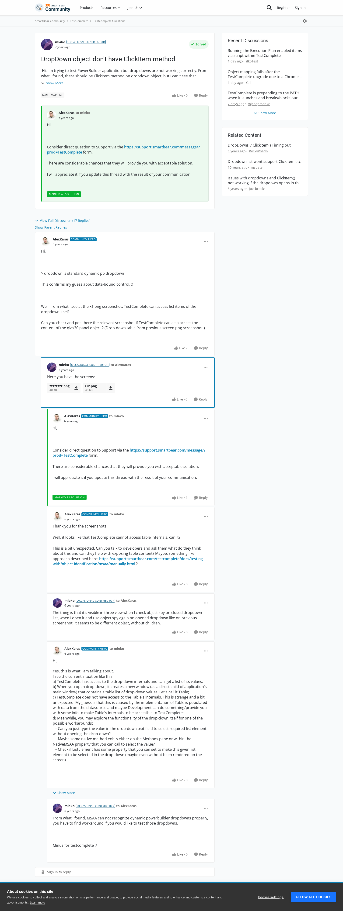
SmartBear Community (50, 21)
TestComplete (79, 21)
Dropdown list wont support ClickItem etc (264, 161)
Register (283, 7)
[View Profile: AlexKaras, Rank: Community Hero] (45, 241)
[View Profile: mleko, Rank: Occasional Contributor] (47, 44)
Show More (54, 83)
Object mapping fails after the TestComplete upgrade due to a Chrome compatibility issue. (263, 74)
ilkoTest (252, 61)
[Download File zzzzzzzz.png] (76, 388)
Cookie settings (271, 897)
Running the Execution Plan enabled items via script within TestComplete (265, 53)
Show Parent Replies (51, 227)
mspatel (257, 167)
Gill (248, 82)
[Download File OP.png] (110, 388)
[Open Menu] (304, 21)
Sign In (300, 7)
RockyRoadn (258, 151)
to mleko (83, 112)
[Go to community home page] (52, 7)
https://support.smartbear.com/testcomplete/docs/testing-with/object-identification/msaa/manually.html (128, 561)
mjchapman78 (259, 104)
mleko (60, 42)
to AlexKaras (121, 365)
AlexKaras (66, 112)
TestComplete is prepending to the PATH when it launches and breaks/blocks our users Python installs (263, 95)
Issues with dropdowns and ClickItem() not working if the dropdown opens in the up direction (264, 180)
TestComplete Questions (109, 21)
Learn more (37, 902)
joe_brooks (257, 188)
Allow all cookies (313, 897)
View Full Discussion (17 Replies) (65, 220)
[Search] (269, 7)
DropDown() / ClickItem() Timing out (259, 145)
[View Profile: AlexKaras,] (51, 115)
